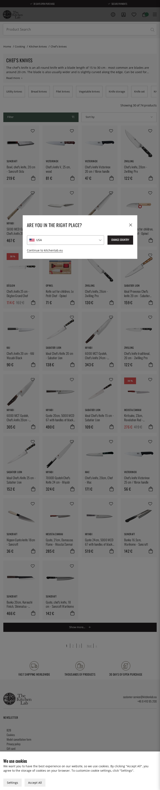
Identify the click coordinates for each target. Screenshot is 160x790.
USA (39, 240)
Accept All (35, 783)
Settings (12, 783)
